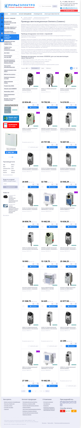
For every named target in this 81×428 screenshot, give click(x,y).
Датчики (6, 53)
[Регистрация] (2, 26)
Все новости (6, 215)
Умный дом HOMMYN (10, 88)
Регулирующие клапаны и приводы (10, 32)
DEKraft (13, 172)
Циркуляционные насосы (9, 95)
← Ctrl (23, 391)
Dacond (5, 170)
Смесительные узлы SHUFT (10, 70)
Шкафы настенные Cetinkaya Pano (9, 99)
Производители (38, 13)
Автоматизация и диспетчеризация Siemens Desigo (9, 61)
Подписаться (10, 187)
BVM (4, 166)
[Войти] (2, 22)
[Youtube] (72, 402)
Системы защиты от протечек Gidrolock (10, 27)
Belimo (12, 164)
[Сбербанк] (68, 411)
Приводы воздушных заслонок (7, 37)
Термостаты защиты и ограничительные (9, 48)
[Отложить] (23, 107)
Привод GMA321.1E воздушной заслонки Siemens (11, 149)
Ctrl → (47, 391)
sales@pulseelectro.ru (69, 8)
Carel (12, 166)
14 (43, 391)
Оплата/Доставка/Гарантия (51, 13)
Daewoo (13, 170)
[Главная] (21, 17)
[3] (11, 157)
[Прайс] (77, 68)
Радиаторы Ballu (9, 86)
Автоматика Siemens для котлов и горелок (10, 22)
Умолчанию (35, 68)
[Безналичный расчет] (73, 411)
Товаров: (23, 68)
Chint (12, 168)
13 (40, 391)
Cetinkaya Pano (6, 168)
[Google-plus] (75, 402)
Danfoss (5, 172)
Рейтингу (48, 68)
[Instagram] (61, 405)
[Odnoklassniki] (67, 402)
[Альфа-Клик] (62, 411)
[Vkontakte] (61, 402)
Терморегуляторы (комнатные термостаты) (9, 43)
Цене (42, 68)
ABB (4, 164)
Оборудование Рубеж (8, 82)
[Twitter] (69, 402)
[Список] (74, 68)
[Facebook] (64, 402)
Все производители (8, 174)
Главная (6, 13)
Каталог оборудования (25, 13)
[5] (13, 157)
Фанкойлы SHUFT (9, 91)
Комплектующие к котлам (9, 77)
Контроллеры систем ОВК (8, 56)
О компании (13, 13)
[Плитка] (71, 68)
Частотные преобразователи (9, 66)
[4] (12, 157)
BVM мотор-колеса (9, 74)
